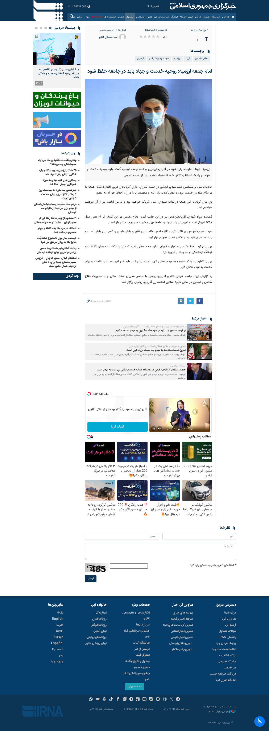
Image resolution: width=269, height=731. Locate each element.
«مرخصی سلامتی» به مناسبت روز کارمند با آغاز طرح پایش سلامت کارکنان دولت (57, 194)
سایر (73, 17)
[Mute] (159, 428)
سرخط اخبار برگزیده (181, 618)
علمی (149, 17)
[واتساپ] (91, 699)
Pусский (57, 649)
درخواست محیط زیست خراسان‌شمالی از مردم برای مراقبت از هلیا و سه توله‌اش (55, 208)
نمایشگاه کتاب (141, 642)
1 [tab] (50, 28)
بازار (87, 17)
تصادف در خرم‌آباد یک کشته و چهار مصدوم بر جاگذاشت (57, 230)
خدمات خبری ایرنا (225, 680)
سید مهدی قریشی (159, 58)
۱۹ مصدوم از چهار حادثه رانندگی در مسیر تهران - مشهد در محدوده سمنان (55, 220)
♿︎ (260, 721)
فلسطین (140, 17)
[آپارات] (158, 699)
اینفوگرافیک (143, 655)
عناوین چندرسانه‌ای (182, 649)
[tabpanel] (57, 60)
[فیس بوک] (118, 699)
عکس (121, 17)
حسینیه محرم (142, 667)
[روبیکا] (164, 699)
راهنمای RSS (228, 637)
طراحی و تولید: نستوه (218, 712)
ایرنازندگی (101, 612)
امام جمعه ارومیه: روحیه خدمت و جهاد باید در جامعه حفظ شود (149, 71)
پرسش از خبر (142, 649)
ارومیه (177, 58)
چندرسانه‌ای (110, 17)
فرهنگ (174, 17)
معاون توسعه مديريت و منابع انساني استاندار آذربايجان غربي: (154, 327)
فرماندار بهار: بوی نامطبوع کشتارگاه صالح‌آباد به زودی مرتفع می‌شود (56, 240)
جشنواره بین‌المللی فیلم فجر (137, 633)
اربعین (140, 58)
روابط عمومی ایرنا (226, 643)
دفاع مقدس (201, 58)
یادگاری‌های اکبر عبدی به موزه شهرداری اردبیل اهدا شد (59, 182)
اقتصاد (206, 17)
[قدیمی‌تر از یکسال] (199, 332)
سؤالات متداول (227, 631)
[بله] (151, 699)
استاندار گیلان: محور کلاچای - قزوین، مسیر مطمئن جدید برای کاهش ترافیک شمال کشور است (55, 262)
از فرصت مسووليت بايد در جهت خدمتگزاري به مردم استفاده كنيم (150, 331)
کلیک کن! (117, 427)
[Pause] (153, 428)
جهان (190, 17)
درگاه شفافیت (227, 655)
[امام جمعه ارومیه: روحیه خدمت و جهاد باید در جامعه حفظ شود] (148, 121)
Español (57, 643)
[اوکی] (104, 699)
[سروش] (131, 699)
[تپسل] (89, 394)
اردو (61, 655)
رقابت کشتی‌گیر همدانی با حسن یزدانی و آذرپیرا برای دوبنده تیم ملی (56, 250)
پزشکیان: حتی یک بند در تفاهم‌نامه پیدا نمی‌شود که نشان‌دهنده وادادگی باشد (58, 73)
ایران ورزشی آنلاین (96, 643)
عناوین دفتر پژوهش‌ (181, 643)
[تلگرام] (178, 699)
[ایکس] (171, 699)
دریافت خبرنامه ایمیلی (223, 673)
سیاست (216, 17)
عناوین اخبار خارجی (181, 637)
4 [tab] (36, 28)
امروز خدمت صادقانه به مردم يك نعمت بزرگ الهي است (156, 350)
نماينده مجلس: (178, 366)
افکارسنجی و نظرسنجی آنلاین (136, 615)
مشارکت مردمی (227, 661)
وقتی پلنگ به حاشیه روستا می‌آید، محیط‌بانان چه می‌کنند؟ (57, 162)
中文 (60, 612)
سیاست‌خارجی (161, 17)
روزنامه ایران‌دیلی (96, 637)
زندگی (80, 17)
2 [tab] (45, 28)
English (57, 618)
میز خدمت (230, 667)
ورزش (198, 17)
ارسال (91, 578)
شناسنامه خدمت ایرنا (224, 649)
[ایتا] (138, 699)
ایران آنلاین (100, 631)
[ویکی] (97, 699)
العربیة (59, 625)
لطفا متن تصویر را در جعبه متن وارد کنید (213, 565)
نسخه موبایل (134, 686)
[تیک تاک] (111, 699)
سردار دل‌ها (143, 624)
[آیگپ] (144, 699)
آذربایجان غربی (107, 30)
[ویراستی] (124, 699)
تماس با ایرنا (229, 618)
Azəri (59, 631)
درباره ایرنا (230, 612)
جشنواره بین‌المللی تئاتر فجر (137, 676)
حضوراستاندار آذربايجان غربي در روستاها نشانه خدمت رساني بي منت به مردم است (141, 370)
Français (56, 661)
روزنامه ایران (99, 618)
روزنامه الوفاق (99, 625)
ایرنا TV (95, 17)
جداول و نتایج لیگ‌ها (137, 661)
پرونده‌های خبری (183, 612)
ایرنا (202, 6)
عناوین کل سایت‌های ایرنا (178, 625)
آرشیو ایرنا (230, 625)
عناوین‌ (225, 17)
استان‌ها (130, 17)
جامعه (183, 17)
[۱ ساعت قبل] (57, 49)
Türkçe (58, 637)
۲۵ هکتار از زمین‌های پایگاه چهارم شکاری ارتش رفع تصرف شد (57, 172)
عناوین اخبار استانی (182, 631)
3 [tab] (41, 28)
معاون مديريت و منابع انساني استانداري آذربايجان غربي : (156, 346)
